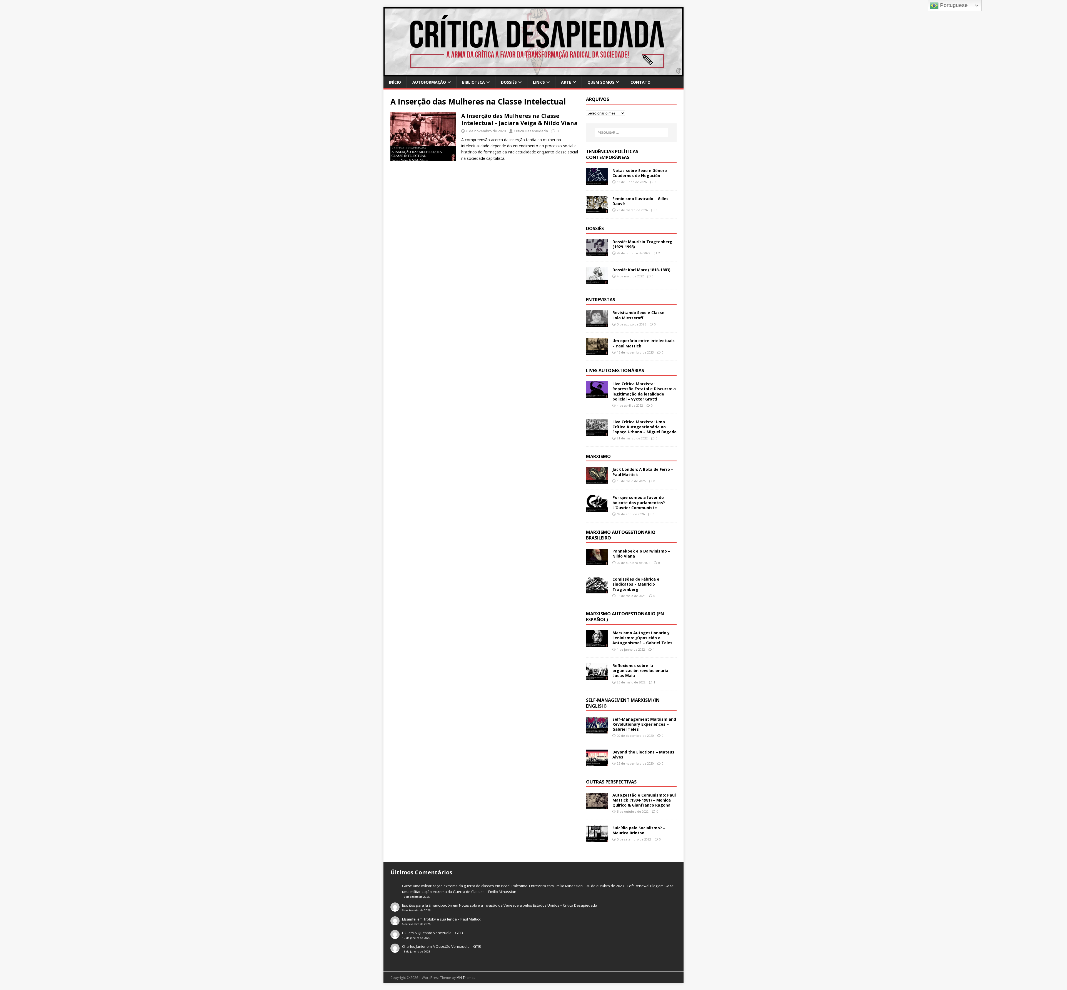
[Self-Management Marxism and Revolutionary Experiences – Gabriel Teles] (597, 730)
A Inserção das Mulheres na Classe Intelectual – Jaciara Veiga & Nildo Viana (519, 119)
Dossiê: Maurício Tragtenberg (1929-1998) (642, 244)
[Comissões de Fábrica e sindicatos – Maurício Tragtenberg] (597, 590)
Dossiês (509, 82)
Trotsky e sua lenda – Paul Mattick (452, 919)
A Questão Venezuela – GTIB (439, 932)
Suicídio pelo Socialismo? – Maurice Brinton (638, 830)
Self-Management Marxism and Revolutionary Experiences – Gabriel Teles (644, 724)
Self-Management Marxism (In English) (623, 703)
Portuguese (953, 5)
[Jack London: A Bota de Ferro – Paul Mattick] (597, 480)
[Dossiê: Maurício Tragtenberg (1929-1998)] (597, 252)
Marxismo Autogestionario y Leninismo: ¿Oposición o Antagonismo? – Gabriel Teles (642, 637)
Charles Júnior (414, 946)
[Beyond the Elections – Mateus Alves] (597, 763)
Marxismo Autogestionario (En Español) (625, 617)
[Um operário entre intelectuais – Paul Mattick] (597, 351)
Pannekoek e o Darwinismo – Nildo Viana (641, 553)
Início (395, 82)
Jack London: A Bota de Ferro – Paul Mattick (642, 472)
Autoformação (429, 82)
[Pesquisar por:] (631, 132)
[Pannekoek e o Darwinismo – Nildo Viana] (597, 562)
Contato (640, 82)
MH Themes (466, 977)
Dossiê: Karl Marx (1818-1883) (641, 269)
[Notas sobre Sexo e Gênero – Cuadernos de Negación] (597, 181)
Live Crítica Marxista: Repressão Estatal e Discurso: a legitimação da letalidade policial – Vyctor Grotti (644, 391)
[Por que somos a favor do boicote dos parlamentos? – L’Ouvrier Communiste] (597, 508)
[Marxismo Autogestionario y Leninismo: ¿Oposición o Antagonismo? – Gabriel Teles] (597, 643)
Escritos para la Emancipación (427, 905)
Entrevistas (600, 300)
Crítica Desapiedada (531, 130)
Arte (566, 82)
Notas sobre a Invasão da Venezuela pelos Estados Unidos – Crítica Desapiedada (528, 905)
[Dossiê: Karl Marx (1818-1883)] (597, 280)
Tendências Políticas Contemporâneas (612, 154)
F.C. (405, 932)
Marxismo (598, 456)
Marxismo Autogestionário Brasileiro (620, 535)
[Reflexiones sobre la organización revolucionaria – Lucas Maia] (597, 676)
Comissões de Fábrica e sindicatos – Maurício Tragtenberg (635, 584)
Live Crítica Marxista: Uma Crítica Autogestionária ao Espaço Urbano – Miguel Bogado (644, 426)
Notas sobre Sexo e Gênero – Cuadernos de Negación (641, 173)
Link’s (539, 82)
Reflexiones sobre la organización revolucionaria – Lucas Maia (642, 670)
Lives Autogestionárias (615, 370)
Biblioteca (473, 82)
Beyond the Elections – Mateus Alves (643, 754)
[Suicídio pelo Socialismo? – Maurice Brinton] (597, 839)
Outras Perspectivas (611, 782)
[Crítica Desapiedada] (533, 73)
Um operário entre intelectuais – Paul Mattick (643, 343)
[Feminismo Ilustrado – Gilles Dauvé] (597, 209)
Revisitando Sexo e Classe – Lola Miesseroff (640, 315)
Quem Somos (600, 82)
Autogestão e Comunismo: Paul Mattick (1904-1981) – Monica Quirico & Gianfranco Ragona (644, 800)
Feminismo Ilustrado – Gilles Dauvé (640, 201)
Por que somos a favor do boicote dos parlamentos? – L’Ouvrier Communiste (640, 502)
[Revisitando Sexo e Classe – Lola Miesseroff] (597, 323)
